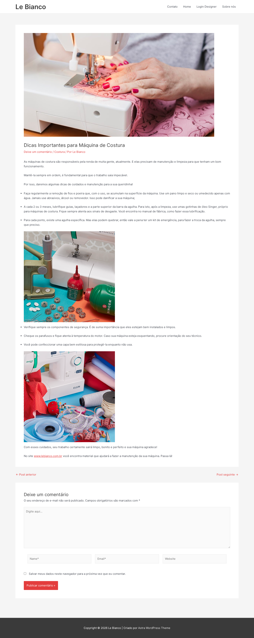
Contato (172, 6)
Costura (59, 152)
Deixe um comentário (38, 152)
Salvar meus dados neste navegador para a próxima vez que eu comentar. (77, 573)
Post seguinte (227, 474)
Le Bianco (30, 7)
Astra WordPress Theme (154, 628)
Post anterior (26, 474)
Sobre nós (229, 6)
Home (187, 6)
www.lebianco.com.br (48, 456)
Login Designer (207, 6)
